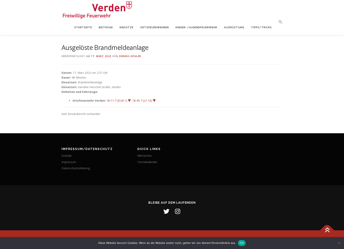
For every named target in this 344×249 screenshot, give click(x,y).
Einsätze (126, 27)
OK (242, 242)
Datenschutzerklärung (76, 168)
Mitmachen (144, 156)
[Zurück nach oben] (327, 230)
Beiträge (106, 27)
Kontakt (67, 156)
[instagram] (178, 211)
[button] (278, 22)
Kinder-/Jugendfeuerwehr (196, 27)
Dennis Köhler (130, 56)
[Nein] (339, 243)
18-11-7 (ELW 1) (117, 100)
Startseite (83, 27)
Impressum (69, 162)
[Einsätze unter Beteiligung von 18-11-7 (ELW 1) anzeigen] (129, 100)
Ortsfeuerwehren (154, 27)
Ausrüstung (234, 27)
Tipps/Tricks (261, 27)
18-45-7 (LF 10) (142, 100)
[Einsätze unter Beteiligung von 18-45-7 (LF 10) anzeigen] (154, 100)
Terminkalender (147, 162)
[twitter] (166, 211)
